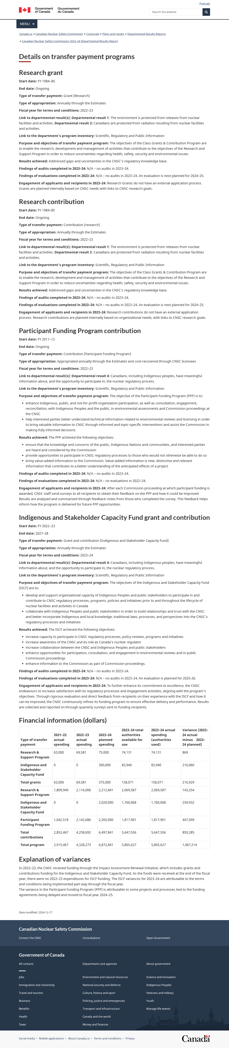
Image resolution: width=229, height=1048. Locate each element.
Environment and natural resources (105, 977)
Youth (150, 1001)
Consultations (91, 938)
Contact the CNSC (30, 938)
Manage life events (158, 1009)
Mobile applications (51, 1038)
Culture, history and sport (99, 993)
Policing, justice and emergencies (104, 1001)
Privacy (130, 1038)
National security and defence (102, 985)
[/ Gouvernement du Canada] (49, 10)
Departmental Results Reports (146, 34)
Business (24, 1001)
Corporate (92, 34)
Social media (27, 1038)
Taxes (22, 1024)
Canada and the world (97, 1016)
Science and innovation (161, 977)
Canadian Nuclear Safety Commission (59, 34)
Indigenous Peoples (158, 985)
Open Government (158, 938)
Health (23, 1016)
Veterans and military (160, 993)
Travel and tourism (31, 993)
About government (158, 964)
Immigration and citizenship (37, 985)
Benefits (24, 1009)
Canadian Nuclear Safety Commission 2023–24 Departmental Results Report (70, 41)
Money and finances (95, 1024)
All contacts (26, 964)
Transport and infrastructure (101, 1009)
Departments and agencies (100, 964)
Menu (25, 24)
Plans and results (113, 34)
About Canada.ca (79, 1038)
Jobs (21, 977)
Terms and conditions (107, 1038)
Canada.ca (25, 34)
